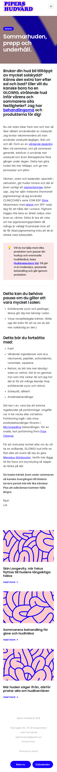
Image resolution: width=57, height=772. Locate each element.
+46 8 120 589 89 (28, 732)
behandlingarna (18, 110)
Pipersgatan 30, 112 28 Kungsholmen (28, 728)
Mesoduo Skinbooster (17, 457)
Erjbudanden (43, 764)
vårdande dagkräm (41, 144)
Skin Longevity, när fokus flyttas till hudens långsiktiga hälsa (27, 572)
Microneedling (12, 427)
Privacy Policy (28, 741)
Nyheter (8, 29)
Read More (9, 582)
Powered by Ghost (28, 751)
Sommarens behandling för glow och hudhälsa (25, 631)
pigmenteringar (33, 187)
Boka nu (20, 764)
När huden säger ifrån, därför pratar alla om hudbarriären (27, 689)
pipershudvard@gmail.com (29, 737)
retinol (29, 204)
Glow (45, 200)
